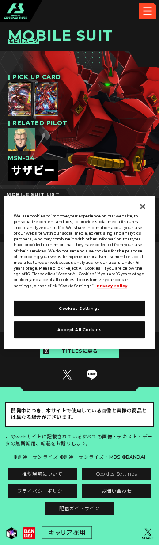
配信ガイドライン (79, 508)
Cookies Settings (116, 474)
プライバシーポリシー (42, 491)
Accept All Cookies (79, 330)
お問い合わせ (117, 491)
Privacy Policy (112, 286)
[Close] (142, 206)
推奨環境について (42, 474)
